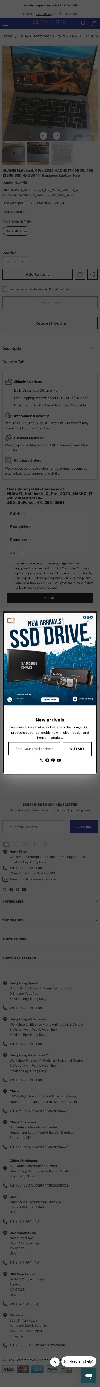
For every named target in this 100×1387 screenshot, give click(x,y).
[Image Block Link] (50, 659)
